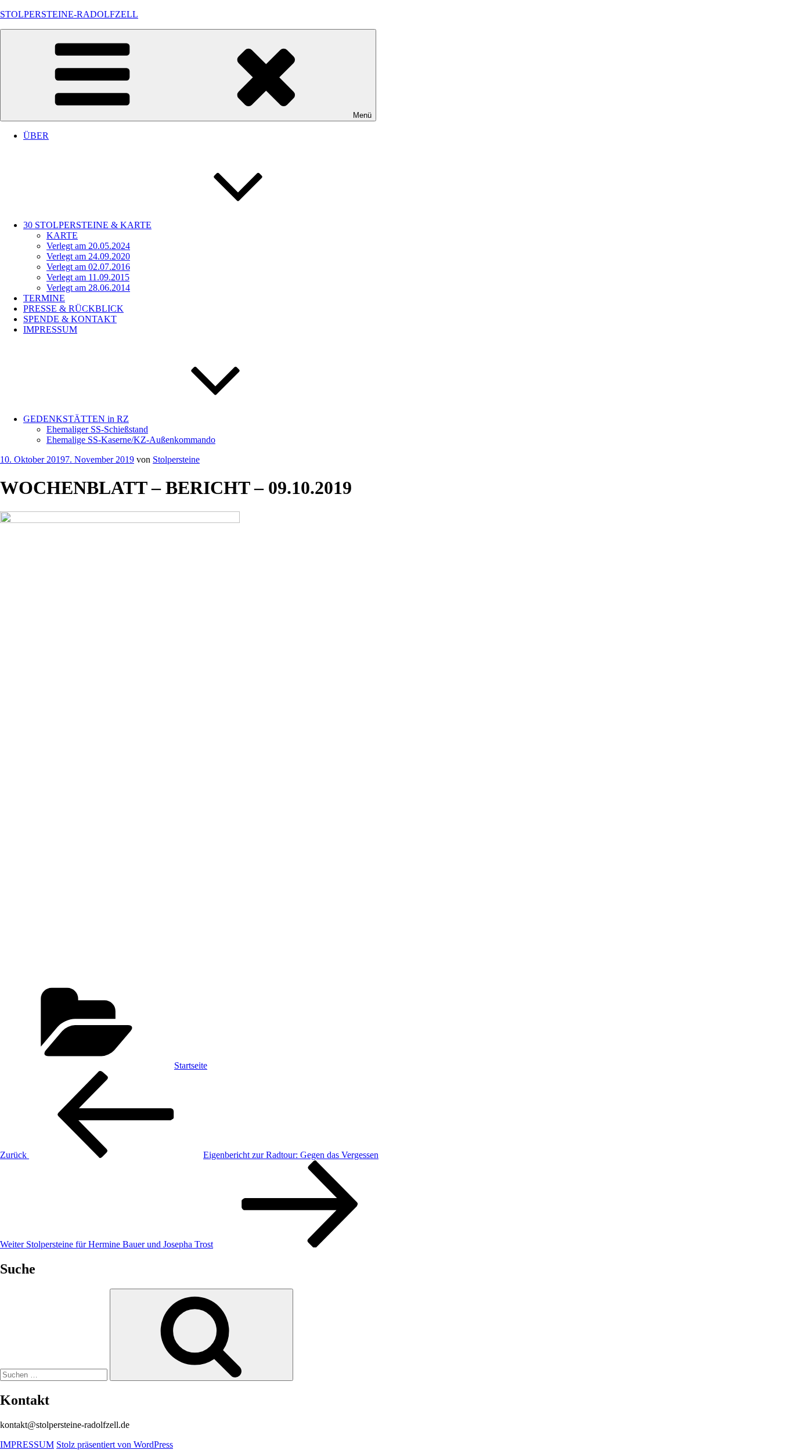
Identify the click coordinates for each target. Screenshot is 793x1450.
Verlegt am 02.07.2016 (88, 267)
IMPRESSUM (50, 329)
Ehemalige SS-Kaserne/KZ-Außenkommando (130, 440)
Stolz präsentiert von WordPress (114, 1444)
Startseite (190, 1065)
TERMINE (44, 298)
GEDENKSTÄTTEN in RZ (76, 419)
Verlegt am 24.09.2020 (88, 256)
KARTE (62, 235)
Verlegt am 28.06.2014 (88, 288)
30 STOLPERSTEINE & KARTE (87, 225)
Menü (362, 115)
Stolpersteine (176, 459)
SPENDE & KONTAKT (70, 319)
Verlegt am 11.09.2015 (87, 277)
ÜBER (36, 135)
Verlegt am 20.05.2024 (88, 246)
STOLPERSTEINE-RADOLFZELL (69, 14)
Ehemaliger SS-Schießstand (97, 429)
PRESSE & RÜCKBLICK (73, 308)
